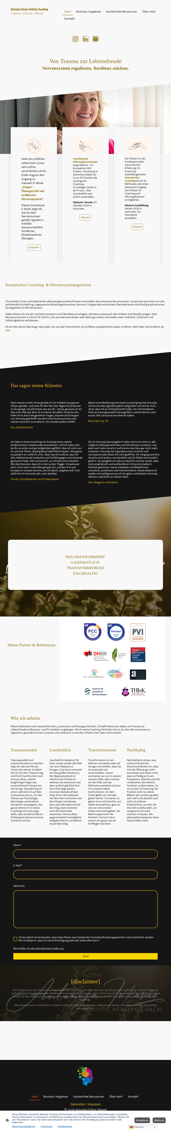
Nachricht (19, 886)
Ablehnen (159, 1120)
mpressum (94, 1104)
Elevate (85, 217)
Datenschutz (78, 1104)
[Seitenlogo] (34, 25)
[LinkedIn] (85, 39)
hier (7, 330)
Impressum (46, 1126)
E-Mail (17, 865)
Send (86, 956)
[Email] (96, 39)
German (138, 1127)
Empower (33, 247)
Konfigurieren (65, 1126)
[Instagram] (75, 39)
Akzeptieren (142, 1120)
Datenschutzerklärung (23, 1126)
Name (17, 845)
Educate (137, 226)
